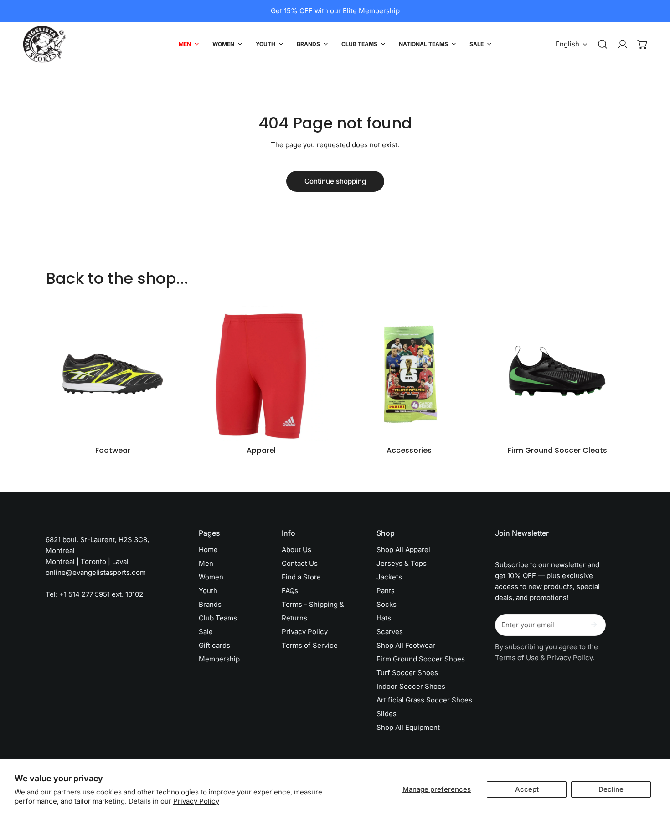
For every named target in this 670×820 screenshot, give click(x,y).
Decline (611, 789)
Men (206, 563)
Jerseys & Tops (401, 563)
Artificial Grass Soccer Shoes (424, 700)
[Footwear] (113, 373)
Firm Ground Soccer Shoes (420, 659)
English (567, 44)
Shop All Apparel (403, 549)
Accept (527, 789)
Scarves (389, 631)
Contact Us (300, 563)
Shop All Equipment (408, 727)
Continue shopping (335, 181)
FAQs (290, 590)
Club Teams (218, 618)
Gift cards (214, 645)
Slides (386, 713)
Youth (208, 590)
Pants (385, 590)
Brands (210, 604)
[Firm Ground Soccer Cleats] (557, 373)
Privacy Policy (196, 801)
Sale (206, 631)
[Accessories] (409, 373)
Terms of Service (310, 645)
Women (211, 577)
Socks (386, 604)
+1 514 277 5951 (84, 594)
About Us (296, 549)
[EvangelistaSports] (44, 44)
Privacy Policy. (570, 657)
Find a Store (301, 577)
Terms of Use (517, 657)
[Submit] (594, 624)
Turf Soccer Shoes (407, 672)
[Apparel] (261, 373)
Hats (383, 618)
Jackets (389, 577)
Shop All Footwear (405, 645)
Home (208, 549)
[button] (643, 44)
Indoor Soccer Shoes (410, 686)
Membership (219, 659)
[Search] (603, 44)
